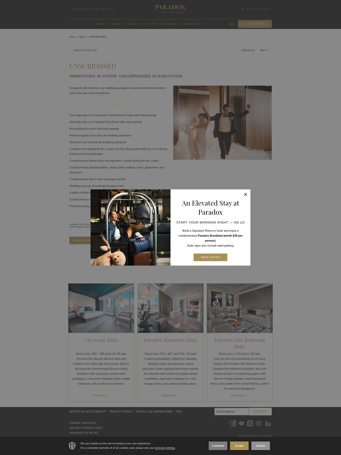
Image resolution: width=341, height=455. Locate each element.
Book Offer (210, 257)
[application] (170, 446)
